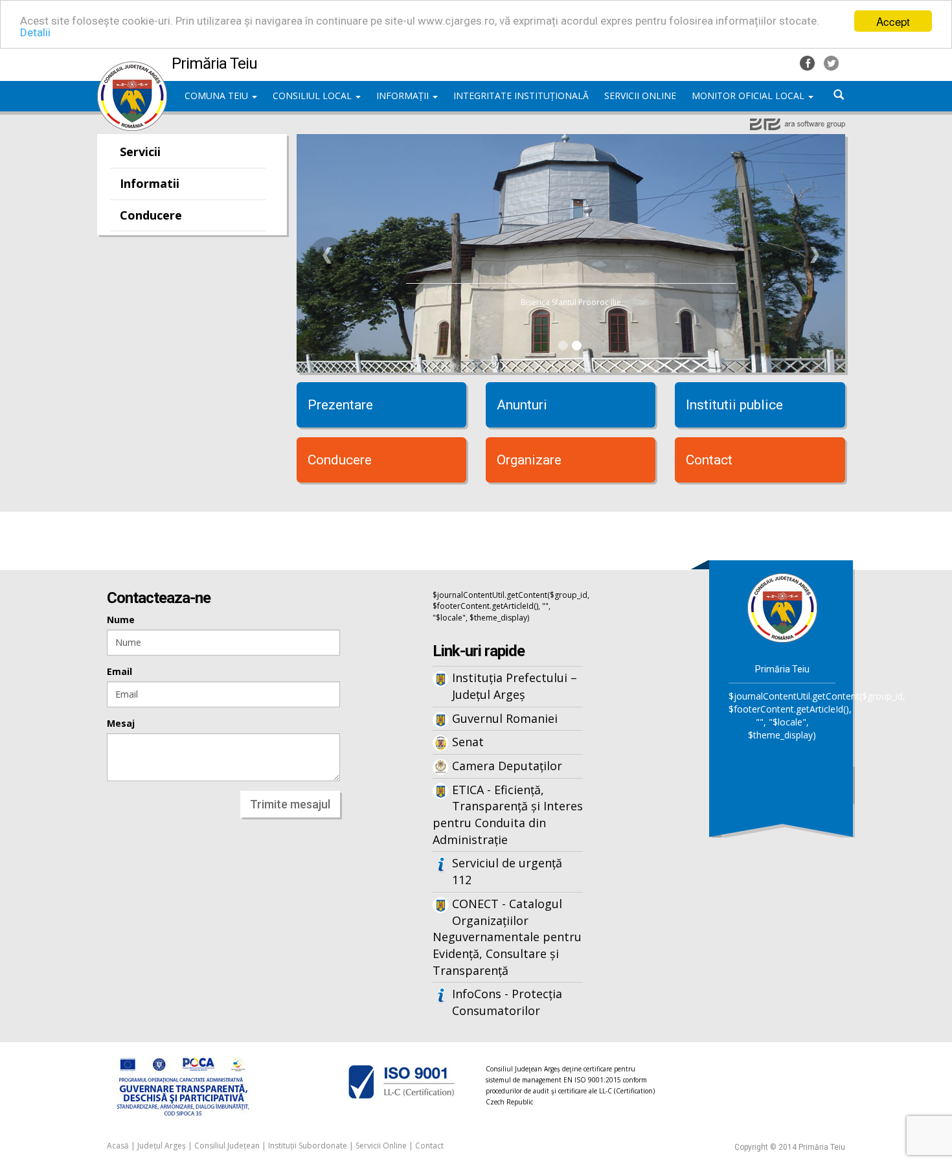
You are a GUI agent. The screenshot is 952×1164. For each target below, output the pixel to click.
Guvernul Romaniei (505, 718)
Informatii (149, 183)
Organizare (529, 460)
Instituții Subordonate (307, 1145)
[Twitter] (831, 62)
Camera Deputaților (507, 765)
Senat (468, 741)
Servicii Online (381, 1145)
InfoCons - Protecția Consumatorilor (507, 1002)
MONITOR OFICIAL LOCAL (749, 95)
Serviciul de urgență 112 (507, 871)
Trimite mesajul (290, 804)
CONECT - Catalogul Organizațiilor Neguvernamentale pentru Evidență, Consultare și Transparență (507, 937)
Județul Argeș (161, 1145)
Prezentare (340, 405)
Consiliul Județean (227, 1145)
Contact (709, 460)
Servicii (140, 151)
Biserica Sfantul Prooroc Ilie (571, 302)
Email (119, 671)
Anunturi (522, 405)
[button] (328, 255)
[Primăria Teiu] (132, 68)
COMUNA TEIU (218, 95)
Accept (893, 21)
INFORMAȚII (403, 95)
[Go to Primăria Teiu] (782, 607)
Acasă (118, 1145)
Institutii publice (734, 405)
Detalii (35, 32)
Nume (121, 619)
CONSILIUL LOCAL (313, 95)
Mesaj (121, 723)
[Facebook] (808, 62)
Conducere (151, 215)
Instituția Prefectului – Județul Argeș (514, 686)
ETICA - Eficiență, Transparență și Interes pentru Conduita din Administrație (508, 814)
